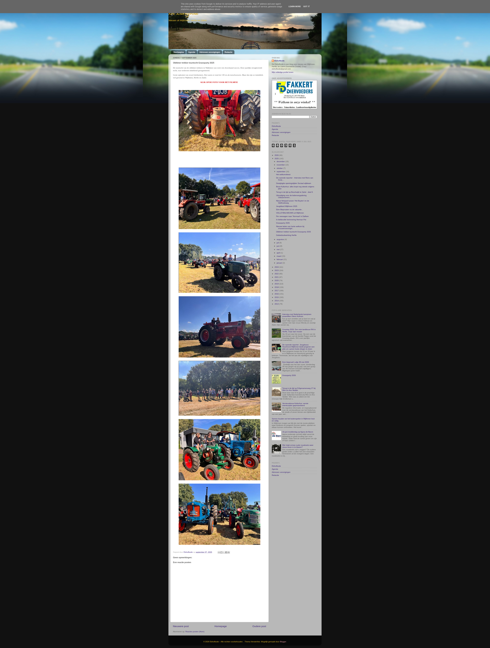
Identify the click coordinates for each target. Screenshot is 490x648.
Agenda (191, 52)
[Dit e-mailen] (219, 552)
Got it (306, 6)
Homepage (221, 626)
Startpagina (178, 52)
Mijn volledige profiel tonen (282, 72)
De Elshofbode (183, 13)
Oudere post (259, 626)
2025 (277, 152)
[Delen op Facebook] (226, 552)
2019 (277, 278)
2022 (277, 268)
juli (278, 236)
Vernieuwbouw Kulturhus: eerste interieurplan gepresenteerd (295, 398)
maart (279, 250)
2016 (277, 288)
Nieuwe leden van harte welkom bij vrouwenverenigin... (290, 221)
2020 (277, 274)
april (279, 247)
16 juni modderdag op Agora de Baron (297, 426)
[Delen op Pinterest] (228, 552)
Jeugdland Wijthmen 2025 (286, 200)
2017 (277, 284)
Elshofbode (279, 61)
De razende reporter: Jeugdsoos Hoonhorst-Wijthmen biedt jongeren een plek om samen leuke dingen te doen (298, 341)
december (281, 155)
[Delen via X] (224, 552)
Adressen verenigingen (209, 52)
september (281, 165)
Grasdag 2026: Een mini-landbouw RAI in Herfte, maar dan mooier (299, 324)
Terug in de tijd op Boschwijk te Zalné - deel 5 (294, 186)
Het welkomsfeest (283, 168)
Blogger (283, 642)
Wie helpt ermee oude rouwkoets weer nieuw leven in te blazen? (297, 440)
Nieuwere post (181, 626)
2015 (277, 291)
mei (278, 243)
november (281, 159)
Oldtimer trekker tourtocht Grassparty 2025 (293, 226)
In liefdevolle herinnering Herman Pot (291, 213)
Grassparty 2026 (289, 369)
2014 (277, 294)
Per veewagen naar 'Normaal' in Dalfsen (292, 210)
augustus (281, 233)
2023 (277, 264)
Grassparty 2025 (283, 217)
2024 (277, 261)
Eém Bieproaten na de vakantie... (289, 203)
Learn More (295, 6)
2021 (277, 271)
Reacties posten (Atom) (194, 632)
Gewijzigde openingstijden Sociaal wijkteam (293, 177)
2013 (277, 298)
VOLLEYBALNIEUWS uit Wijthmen (290, 207)
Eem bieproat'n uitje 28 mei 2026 (295, 356)
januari (280, 257)
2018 (277, 281)
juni (278, 240)
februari (280, 253)
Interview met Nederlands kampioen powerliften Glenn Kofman (296, 309)
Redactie (228, 52)
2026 (277, 149)
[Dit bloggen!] (221, 552)
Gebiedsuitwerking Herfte (286, 229)
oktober (280, 162)
